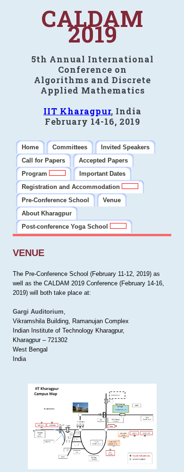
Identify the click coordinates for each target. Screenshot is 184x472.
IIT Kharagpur (77, 111)
